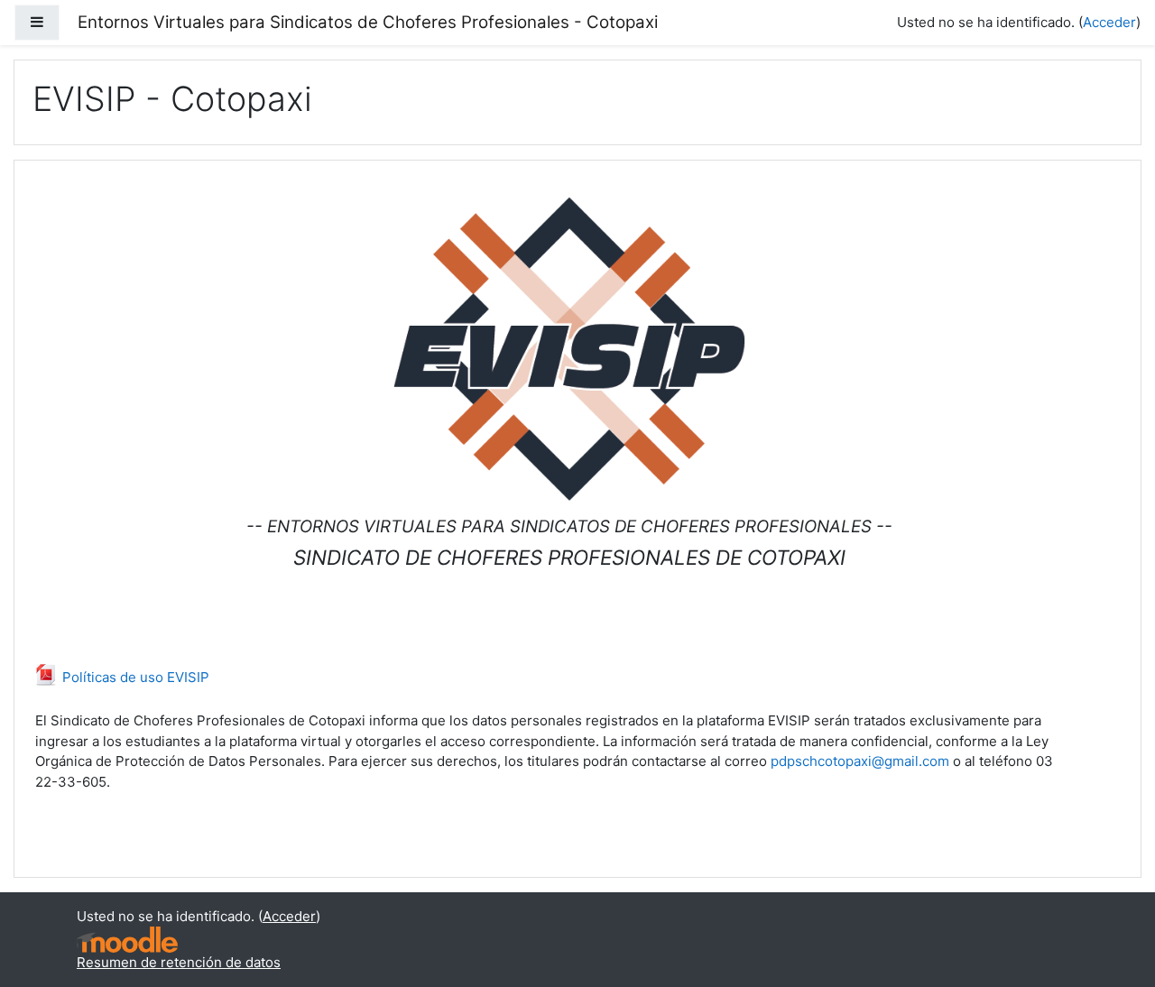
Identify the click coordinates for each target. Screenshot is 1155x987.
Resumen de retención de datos (179, 962)
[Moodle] (127, 937)
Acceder (1109, 22)
